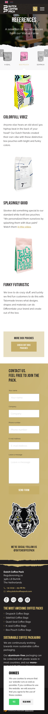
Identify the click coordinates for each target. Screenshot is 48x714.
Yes (14, 702)
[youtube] (13, 600)
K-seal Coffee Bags (16, 625)
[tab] (24, 59)
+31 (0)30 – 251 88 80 (16, 588)
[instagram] (27, 600)
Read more (27, 702)
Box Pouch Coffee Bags (18, 630)
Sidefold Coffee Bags (17, 617)
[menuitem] (40, 9)
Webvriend (29, 710)
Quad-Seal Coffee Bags (18, 621)
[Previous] (2, 53)
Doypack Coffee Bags (17, 613)
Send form (24, 490)
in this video (24, 227)
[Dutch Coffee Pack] (20, 9)
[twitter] (20, 600)
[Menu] (40, 9)
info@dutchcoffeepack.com (19, 591)
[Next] (46, 53)
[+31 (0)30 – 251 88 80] (33, 9)
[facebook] (6, 600)
